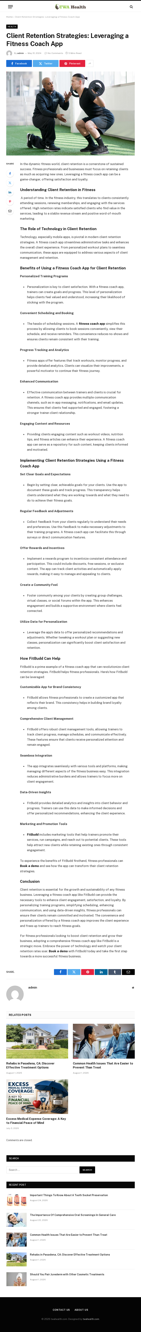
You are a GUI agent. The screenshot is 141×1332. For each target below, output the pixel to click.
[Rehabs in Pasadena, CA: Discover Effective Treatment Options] (37, 1041)
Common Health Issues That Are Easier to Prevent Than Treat (103, 1065)
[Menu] (10, 7)
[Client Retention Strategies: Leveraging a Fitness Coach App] (70, 113)
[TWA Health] (70, 7)
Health (12, 26)
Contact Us (61, 1310)
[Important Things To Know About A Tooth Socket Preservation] (16, 1200)
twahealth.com (91, 1319)
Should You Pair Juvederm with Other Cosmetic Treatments (67, 1274)
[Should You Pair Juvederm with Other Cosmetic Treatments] (16, 1279)
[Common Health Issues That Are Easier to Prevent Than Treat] (104, 1041)
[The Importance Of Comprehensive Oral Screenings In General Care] (16, 1220)
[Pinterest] (10, 201)
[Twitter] (10, 182)
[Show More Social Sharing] (89, 63)
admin (20, 53)
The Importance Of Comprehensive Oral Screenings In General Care (73, 1215)
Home (9, 17)
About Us (81, 1310)
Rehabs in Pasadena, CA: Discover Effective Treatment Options (30, 1065)
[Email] (10, 211)
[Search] (131, 7)
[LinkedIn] (10, 192)
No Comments (55, 53)
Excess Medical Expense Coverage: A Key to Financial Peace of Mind (36, 1121)
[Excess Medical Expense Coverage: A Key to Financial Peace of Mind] (37, 1096)
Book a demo (29, 866)
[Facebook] (10, 173)
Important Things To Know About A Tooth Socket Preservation (69, 1195)
